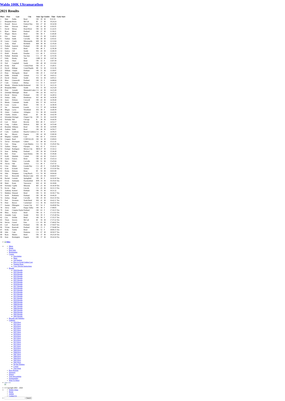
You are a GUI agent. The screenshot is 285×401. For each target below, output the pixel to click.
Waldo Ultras (13, 390)
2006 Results (17, 308)
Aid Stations (17, 260)
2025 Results (17, 272)
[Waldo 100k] (5, 384)
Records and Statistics (16, 318)
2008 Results (17, 304)
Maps (15, 258)
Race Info (12, 250)
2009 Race (17, 350)
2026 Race (17, 322)
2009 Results (17, 302)
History (11, 374)
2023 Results (17, 276)
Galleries (12, 320)
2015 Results (17, 290)
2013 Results (17, 294)
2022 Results (17, 278)
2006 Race (17, 356)
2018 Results (17, 284)
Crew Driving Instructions (22, 266)
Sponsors (12, 372)
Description (17, 256)
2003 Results (17, 314)
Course (11, 254)
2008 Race (17, 352)
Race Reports (13, 370)
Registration (13, 252)
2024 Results (17, 274)
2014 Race (17, 340)
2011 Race (17, 346)
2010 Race (17, 348)
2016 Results (17, 288)
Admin (11, 394)
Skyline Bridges (19, 364)
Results (11, 268)
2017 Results (17, 286)
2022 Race (17, 330)
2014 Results (17, 292)
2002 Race (17, 362)
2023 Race (17, 328)
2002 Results (17, 316)
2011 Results (17, 298)
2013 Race (17, 342)
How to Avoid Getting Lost (23, 262)
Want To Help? (14, 380)
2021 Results (17, 280)
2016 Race (17, 336)
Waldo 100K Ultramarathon (21, 4)
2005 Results (17, 310)
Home (11, 248)
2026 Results (17, 270)
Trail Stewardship (15, 376)
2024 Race (17, 326)
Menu (11, 246)
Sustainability (13, 378)
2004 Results (17, 312)
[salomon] (7, 242)
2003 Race (17, 360)
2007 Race (17, 354)
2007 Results (17, 306)
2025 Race (17, 324)
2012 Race (17, 344)
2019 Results (17, 282)
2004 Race (17, 358)
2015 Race (17, 338)
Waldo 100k (7, 382)
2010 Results (17, 300)
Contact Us (13, 396)
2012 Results (17, 296)
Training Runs (18, 264)
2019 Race (17, 334)
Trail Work (17, 368)
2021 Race (17, 332)
